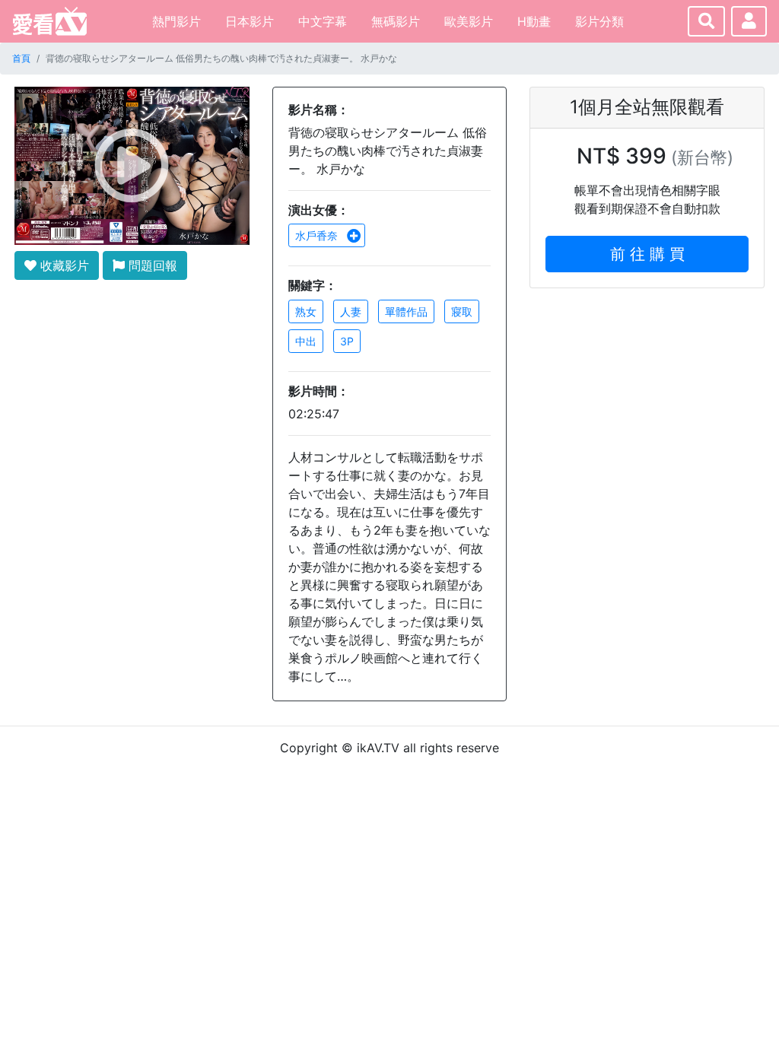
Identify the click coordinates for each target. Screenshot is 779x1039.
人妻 (350, 311)
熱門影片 (176, 21)
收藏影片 (63, 265)
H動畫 (534, 21)
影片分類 (599, 21)
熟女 (305, 311)
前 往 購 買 (647, 254)
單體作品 (406, 311)
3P (347, 341)
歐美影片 (468, 21)
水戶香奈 (318, 235)
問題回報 (151, 265)
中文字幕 (322, 21)
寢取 (461, 311)
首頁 (21, 58)
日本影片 (249, 21)
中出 (305, 341)
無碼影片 (395, 21)
